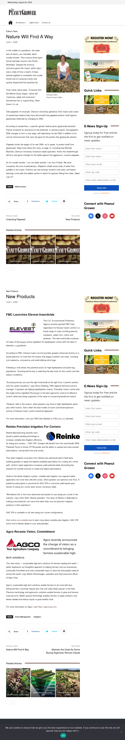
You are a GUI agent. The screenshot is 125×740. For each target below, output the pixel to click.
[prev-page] (8, 269)
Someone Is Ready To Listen (43, 261)
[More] (64, 201)
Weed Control (20, 186)
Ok (63, 735)
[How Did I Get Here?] (18, 249)
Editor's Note (11, 31)
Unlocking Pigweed (15, 219)
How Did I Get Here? (18, 261)
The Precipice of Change (68, 261)
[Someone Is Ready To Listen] (43, 249)
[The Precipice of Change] (68, 249)
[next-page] (13, 269)
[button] (112, 23)
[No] (121, 731)
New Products (73, 219)
